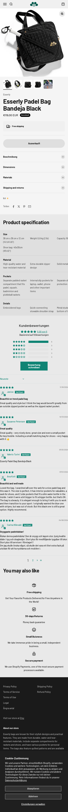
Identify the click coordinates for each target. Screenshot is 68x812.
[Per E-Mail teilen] (29, 206)
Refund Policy (44, 692)
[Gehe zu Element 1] (7, 85)
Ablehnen (33, 796)
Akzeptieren (33, 788)
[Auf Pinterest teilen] (24, 206)
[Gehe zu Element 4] (38, 85)
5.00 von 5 (42, 331)
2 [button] (33, 560)
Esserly (6, 94)
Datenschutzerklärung (16, 780)
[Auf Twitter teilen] (19, 206)
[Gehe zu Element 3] (27, 85)
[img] (7, 387)
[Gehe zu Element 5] (48, 85)
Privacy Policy (10, 686)
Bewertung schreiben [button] (34, 366)
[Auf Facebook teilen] (13, 206)
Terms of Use (9, 697)
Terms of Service (11, 692)
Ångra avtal (8, 708)
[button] (19, 342)
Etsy (22, 718)
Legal (6, 703)
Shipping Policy (44, 686)
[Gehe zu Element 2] (17, 85)
